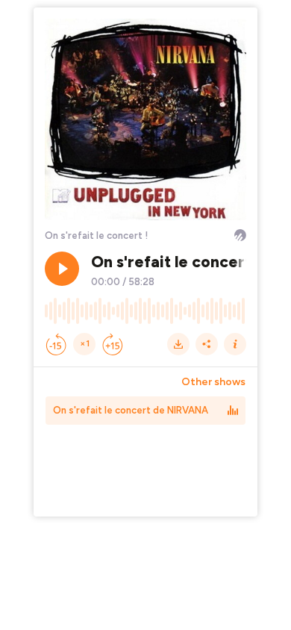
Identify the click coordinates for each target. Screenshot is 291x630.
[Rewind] (56, 344)
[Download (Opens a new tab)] (178, 344)
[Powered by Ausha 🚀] (240, 235)
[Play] (62, 269)
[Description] (235, 344)
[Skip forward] (112, 344)
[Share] (206, 344)
